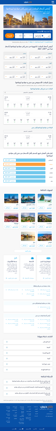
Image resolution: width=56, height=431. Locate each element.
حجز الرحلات (36, 406)
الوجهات (36, 411)
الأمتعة (36, 413)
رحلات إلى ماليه (8, 418)
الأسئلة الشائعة (22, 412)
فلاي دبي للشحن (29, 414)
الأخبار (30, 409)
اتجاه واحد (39, 31)
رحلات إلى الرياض (8, 411)
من (49, 34)
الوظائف (15, 418)
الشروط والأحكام (50, 413)
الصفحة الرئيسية (49, 42)
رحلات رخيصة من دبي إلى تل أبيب (45, 328)
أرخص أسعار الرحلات (38, 42)
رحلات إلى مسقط (8, 414)
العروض (36, 409)
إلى (40, 34)
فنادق (16, 412)
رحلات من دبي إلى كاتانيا (13, 289)
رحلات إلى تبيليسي (8, 407)
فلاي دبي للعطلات (15, 415)
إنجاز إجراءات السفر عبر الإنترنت (22, 408)
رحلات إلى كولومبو (8, 421)
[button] (28, 341)
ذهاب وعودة (46, 31)
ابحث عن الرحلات (9, 35)
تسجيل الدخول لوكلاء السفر (21, 423)
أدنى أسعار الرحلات (15, 407)
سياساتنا (51, 411)
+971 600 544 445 (49, 416)
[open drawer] (53, 1)
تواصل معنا (29, 411)
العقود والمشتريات (22, 415)
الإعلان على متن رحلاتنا (22, 419)
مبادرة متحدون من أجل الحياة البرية (28, 418)
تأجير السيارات (14, 410)
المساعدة (36, 416)
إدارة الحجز (29, 406)
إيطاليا (31, 42)
